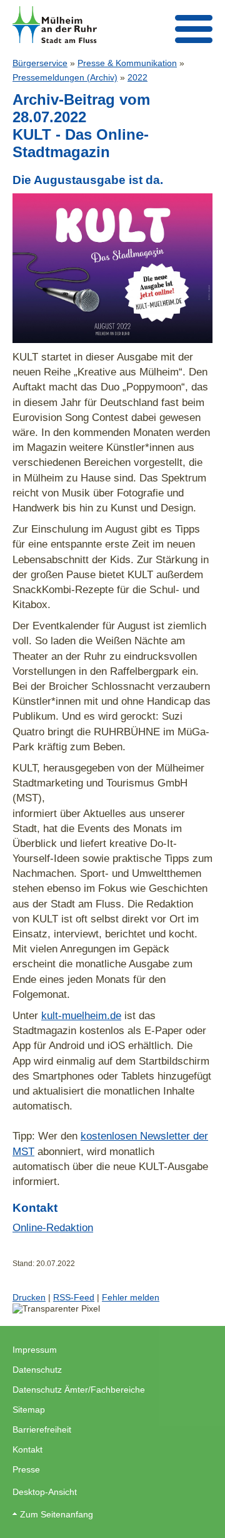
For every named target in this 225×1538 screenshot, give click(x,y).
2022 (138, 77)
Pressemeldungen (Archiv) (65, 77)
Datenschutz (37, 1370)
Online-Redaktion (52, 1227)
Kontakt (27, 1449)
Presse (26, 1469)
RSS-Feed (73, 1297)
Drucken (29, 1297)
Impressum (34, 1350)
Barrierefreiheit (41, 1429)
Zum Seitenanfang (56, 1514)
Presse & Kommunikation (127, 63)
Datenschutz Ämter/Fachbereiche (78, 1390)
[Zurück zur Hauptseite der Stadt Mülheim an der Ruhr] (54, 24)
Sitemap (28, 1410)
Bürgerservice (40, 63)
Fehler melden (130, 1297)
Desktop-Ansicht (44, 1492)
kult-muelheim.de (81, 1015)
